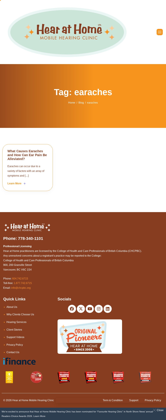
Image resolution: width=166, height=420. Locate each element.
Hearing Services (16, 322)
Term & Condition (113, 400)
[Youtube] (90, 309)
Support (133, 400)
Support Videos (15, 337)
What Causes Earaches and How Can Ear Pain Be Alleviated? (27, 155)
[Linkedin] (108, 309)
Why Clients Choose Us (20, 314)
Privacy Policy (14, 344)
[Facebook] (72, 309)
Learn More (39, 416)
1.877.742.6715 (23, 283)
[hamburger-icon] (160, 32)
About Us (11, 307)
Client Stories (14, 329)
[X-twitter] (81, 309)
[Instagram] (99, 309)
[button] (159, 410)
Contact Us (12, 352)
